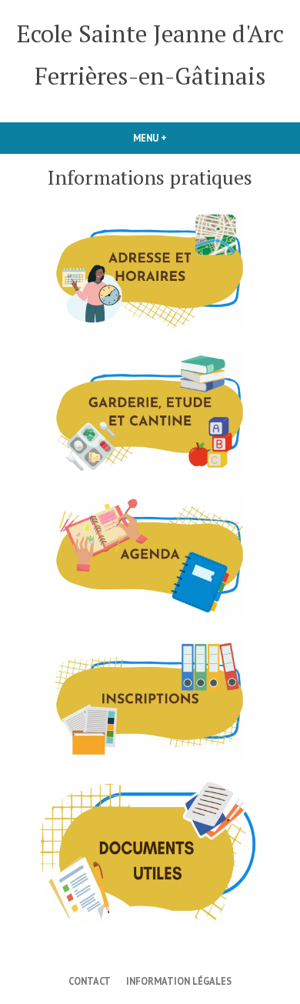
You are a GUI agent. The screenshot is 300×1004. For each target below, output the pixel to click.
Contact (89, 981)
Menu (176, 138)
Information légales (179, 981)
